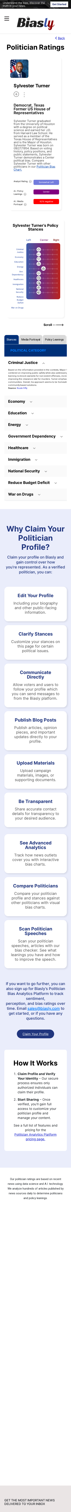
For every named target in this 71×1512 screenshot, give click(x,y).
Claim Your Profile (35, 1034)
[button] (28, 18)
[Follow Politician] (16, 94)
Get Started (59, 4)
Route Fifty (22, 388)
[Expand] (6, 19)
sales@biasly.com (43, 1008)
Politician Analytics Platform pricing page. (35, 1137)
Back (61, 38)
